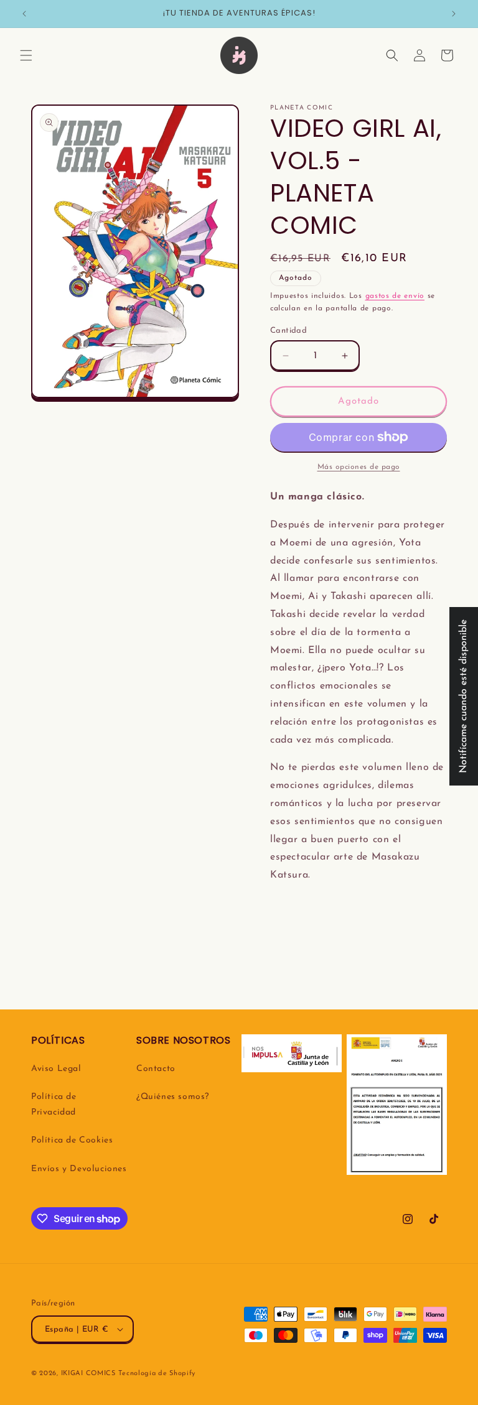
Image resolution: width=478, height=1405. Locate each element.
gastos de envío (395, 296)
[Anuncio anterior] (24, 13)
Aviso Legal (56, 1068)
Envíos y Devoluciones (79, 1169)
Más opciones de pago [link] (358, 467)
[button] (26, 55)
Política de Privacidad (54, 1104)
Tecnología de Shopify (156, 1373)
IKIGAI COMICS (88, 1373)
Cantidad (288, 331)
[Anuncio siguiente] (453, 13)
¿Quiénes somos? (172, 1096)
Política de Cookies (72, 1140)
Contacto (156, 1068)
